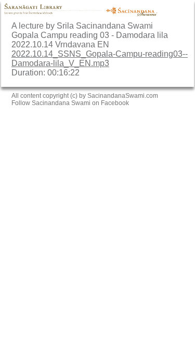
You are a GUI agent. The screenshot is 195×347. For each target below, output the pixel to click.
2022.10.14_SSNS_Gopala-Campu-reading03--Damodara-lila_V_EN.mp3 (99, 58)
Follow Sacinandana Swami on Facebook (70, 103)
